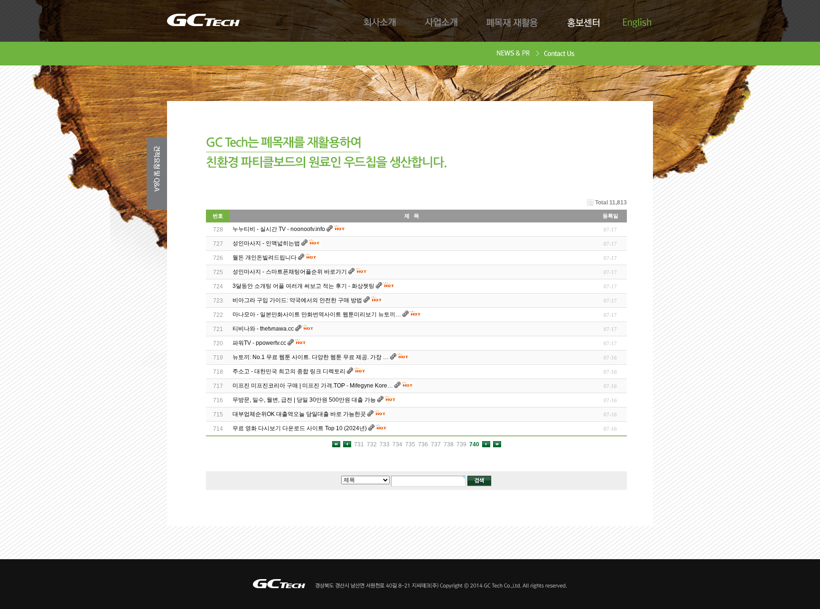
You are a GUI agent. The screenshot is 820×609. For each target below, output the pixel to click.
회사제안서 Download (513, 54)
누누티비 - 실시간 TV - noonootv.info (279, 229)
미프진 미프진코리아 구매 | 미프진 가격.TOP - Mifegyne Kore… (313, 385)
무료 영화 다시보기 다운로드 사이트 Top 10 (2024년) (300, 428)
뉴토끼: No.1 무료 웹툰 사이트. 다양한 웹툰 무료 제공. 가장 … (311, 357)
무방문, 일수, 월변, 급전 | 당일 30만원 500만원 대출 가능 (304, 400)
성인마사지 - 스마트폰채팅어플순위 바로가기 (290, 271)
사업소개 (441, 23)
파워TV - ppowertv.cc (259, 343)
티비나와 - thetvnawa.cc (263, 328)
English (637, 23)
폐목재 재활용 (512, 23)
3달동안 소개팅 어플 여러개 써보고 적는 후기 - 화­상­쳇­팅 (303, 286)
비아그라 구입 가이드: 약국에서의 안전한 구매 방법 (297, 300)
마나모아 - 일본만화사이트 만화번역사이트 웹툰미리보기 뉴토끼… (317, 314)
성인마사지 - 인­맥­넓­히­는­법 (266, 243)
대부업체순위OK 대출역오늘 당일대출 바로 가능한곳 (299, 414)
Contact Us (559, 54)
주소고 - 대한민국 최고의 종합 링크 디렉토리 (289, 371)
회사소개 (379, 23)
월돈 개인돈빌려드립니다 (265, 257)
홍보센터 (583, 23)
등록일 (610, 216)
